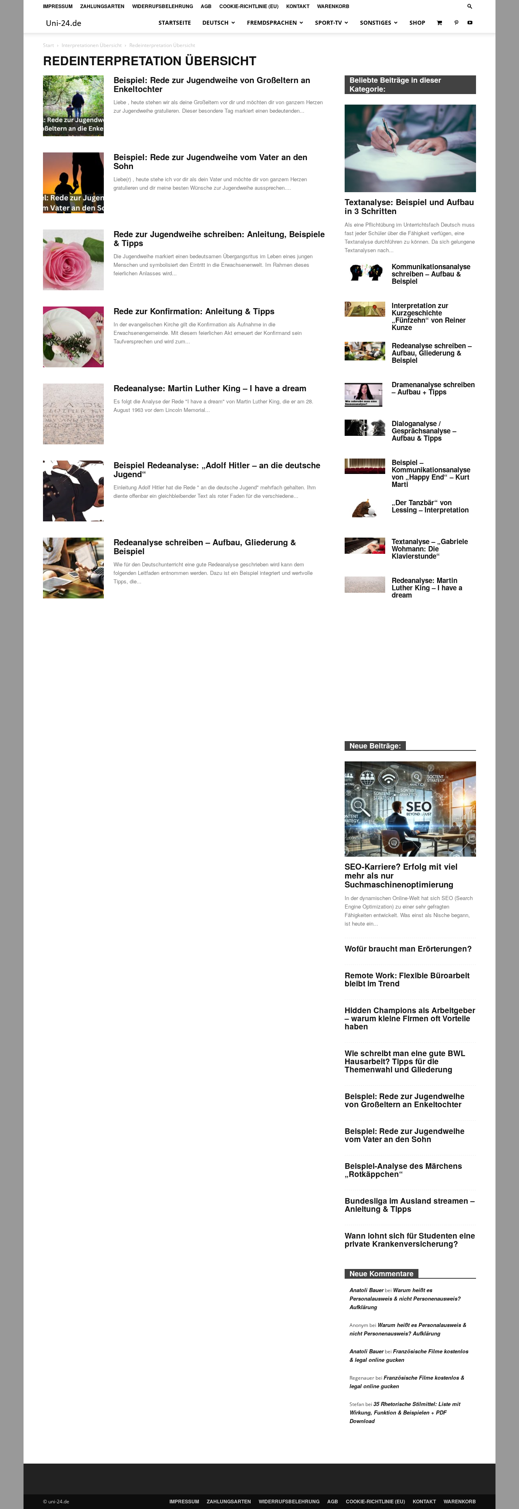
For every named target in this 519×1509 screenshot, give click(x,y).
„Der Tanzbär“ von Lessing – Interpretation (430, 505)
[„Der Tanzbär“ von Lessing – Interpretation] (365, 508)
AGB (206, 6)
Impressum (58, 6)
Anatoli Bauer (367, 1290)
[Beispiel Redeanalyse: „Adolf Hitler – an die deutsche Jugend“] (73, 491)
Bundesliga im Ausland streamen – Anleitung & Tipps (410, 1204)
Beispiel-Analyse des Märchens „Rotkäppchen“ (403, 1169)
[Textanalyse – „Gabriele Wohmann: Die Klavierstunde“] (365, 546)
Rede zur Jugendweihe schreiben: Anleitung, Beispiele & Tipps (219, 238)
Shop (417, 22)
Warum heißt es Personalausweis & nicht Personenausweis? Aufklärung (405, 1298)
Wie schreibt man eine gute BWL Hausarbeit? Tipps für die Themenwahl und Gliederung (405, 1061)
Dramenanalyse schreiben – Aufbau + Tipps (433, 388)
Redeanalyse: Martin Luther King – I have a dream (210, 388)
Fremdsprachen (272, 22)
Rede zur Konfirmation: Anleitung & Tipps (194, 311)
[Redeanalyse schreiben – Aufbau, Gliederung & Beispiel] (73, 568)
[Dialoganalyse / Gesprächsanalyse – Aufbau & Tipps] (365, 428)
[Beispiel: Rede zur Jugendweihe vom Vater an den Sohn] (73, 182)
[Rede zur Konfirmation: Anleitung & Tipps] (73, 337)
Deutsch (215, 22)
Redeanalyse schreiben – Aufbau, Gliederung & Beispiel (205, 546)
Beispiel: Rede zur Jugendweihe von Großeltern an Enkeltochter (212, 84)
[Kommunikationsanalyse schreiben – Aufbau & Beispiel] (365, 272)
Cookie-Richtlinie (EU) (249, 6)
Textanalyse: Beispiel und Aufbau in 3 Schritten (409, 206)
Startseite (175, 22)
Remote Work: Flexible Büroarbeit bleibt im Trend (407, 979)
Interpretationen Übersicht (92, 45)
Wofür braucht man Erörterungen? (408, 948)
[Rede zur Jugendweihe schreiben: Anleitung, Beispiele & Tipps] (73, 259)
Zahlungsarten (102, 6)
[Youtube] (470, 23)
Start (48, 45)
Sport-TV (328, 22)
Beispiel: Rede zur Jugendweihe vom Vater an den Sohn (210, 161)
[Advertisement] (410, 675)
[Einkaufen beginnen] (440, 23)
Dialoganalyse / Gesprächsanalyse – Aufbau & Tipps (424, 430)
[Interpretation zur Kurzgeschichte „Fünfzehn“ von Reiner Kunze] (365, 309)
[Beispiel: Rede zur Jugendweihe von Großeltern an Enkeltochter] (73, 105)
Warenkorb (333, 6)
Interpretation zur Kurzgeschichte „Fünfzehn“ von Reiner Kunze (429, 316)
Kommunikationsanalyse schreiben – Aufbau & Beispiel (431, 274)
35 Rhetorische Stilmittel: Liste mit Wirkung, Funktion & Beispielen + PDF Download (405, 1412)
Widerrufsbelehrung (162, 6)
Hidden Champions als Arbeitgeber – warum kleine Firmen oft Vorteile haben (410, 1018)
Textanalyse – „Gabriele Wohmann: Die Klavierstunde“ (430, 548)
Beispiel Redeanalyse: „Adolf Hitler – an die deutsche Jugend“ (217, 469)
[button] (470, 6)
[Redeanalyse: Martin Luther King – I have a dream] (73, 414)
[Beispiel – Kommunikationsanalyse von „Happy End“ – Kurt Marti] (365, 466)
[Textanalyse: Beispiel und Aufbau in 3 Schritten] (410, 148)
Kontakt (297, 6)
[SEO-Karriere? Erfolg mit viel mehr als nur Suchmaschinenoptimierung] (410, 809)
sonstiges (375, 22)
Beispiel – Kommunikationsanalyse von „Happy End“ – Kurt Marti (431, 473)
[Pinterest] (456, 23)
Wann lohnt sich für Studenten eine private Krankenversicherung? (410, 1239)
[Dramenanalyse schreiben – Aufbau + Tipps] (363, 395)
